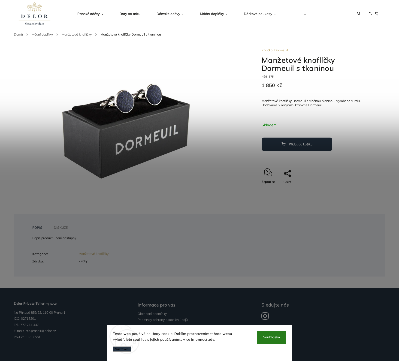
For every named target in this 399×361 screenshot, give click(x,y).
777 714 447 (29, 325)
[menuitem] (94, 13)
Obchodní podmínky (152, 314)
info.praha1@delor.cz (40, 331)
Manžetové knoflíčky (94, 254)
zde (211, 339)
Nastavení (122, 349)
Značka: (275, 50)
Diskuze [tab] (61, 228)
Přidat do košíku (300, 144)
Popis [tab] (37, 228)
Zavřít (348, 190)
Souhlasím (271, 337)
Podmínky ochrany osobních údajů (163, 320)
